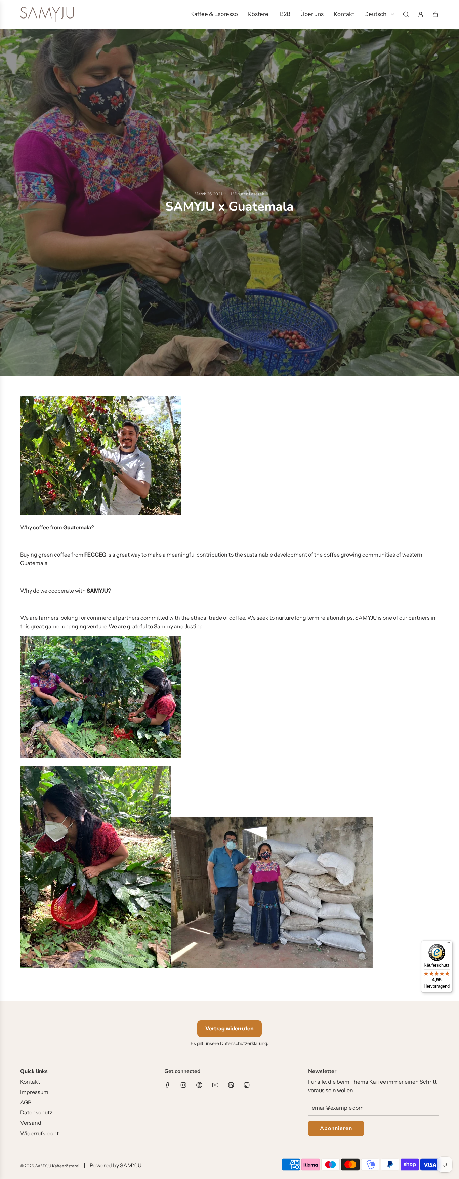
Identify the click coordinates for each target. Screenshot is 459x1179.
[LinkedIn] (230, 1085)
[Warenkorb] (435, 14)
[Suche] (406, 14)
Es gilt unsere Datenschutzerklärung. (229, 1043)
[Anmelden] (420, 14)
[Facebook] (167, 1085)
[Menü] (448, 944)
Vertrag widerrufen (229, 1028)
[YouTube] (215, 1085)
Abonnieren (336, 1128)
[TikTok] (246, 1085)
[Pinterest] (199, 1085)
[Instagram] (183, 1085)
